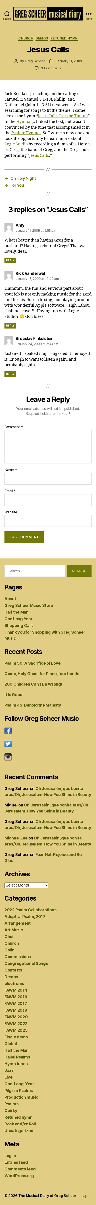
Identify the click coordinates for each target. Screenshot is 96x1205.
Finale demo (16, 1037)
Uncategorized (18, 1130)
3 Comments (51, 68)
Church (25, 38)
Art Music (13, 930)
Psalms (11, 1104)
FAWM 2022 (15, 1023)
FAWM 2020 (16, 1017)
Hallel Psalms (17, 1057)
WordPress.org (19, 1175)
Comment (13, 427)
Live (8, 1077)
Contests (13, 970)
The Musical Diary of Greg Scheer (47, 1195)
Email (10, 491)
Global (10, 1043)
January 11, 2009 (68, 61)
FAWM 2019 (15, 1010)
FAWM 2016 (15, 996)
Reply (10, 260)
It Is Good (13, 694)
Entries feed (16, 1162)
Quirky (10, 1110)
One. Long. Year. (19, 1083)
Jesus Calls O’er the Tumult (63, 116)
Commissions (17, 956)
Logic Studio (16, 144)
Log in (10, 1155)
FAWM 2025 (16, 1030)
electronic (14, 983)
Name (10, 470)
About (10, 598)
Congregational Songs (26, 963)
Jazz (9, 1070)
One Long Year (18, 618)
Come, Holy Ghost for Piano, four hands (41, 673)
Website (10, 512)
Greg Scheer (35, 61)
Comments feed (20, 1169)
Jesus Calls (39, 155)
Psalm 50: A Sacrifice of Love (32, 663)
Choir (9, 936)
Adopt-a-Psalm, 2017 (24, 916)
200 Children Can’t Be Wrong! (33, 684)
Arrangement (17, 923)
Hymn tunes (15, 1063)
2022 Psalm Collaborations (30, 909)
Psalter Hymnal (26, 133)
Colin (9, 950)
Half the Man (16, 612)
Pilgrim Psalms (18, 1090)
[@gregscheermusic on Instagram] (48, 757)
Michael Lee (15, 838)
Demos (41, 38)
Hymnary (25, 121)
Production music (21, 1097)
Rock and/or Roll (20, 1124)
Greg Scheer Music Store (28, 605)
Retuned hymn (64, 38)
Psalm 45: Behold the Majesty (32, 705)
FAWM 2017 (15, 1003)
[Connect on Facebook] (48, 730)
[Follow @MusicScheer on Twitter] (48, 743)
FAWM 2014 (15, 990)
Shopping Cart (18, 625)
